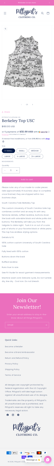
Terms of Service (13, 375)
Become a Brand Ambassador (20, 352)
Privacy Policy (11, 363)
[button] (5, 13)
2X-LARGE (36, 156)
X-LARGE (21, 156)
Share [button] (7, 112)
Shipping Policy (12, 369)
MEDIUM (35, 150)
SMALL (22, 150)
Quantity (5, 165)
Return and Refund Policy (17, 358)
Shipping (5, 134)
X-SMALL (8, 150)
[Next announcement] (49, 3)
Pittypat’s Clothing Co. (22, 462)
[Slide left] (21, 104)
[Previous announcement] (4, 3)
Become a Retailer (14, 346)
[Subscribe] (46, 325)
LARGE (7, 156)
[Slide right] (32, 104)
